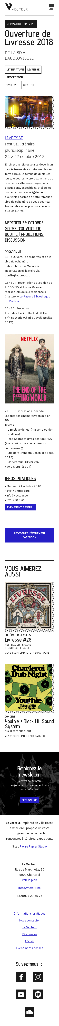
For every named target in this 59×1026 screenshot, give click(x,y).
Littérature (15, 69)
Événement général (20, 507)
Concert (10, 716)
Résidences (29, 934)
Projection (15, 77)
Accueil (29, 941)
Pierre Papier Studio (33, 846)
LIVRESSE (14, 137)
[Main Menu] (51, 7)
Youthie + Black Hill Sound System (29, 724)
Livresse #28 (18, 640)
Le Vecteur (29, 927)
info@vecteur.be (29, 888)
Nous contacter (29, 920)
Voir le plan (29, 880)
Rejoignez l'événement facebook (29, 535)
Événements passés (29, 948)
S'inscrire (29, 800)
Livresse (33, 69)
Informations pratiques (29, 913)
